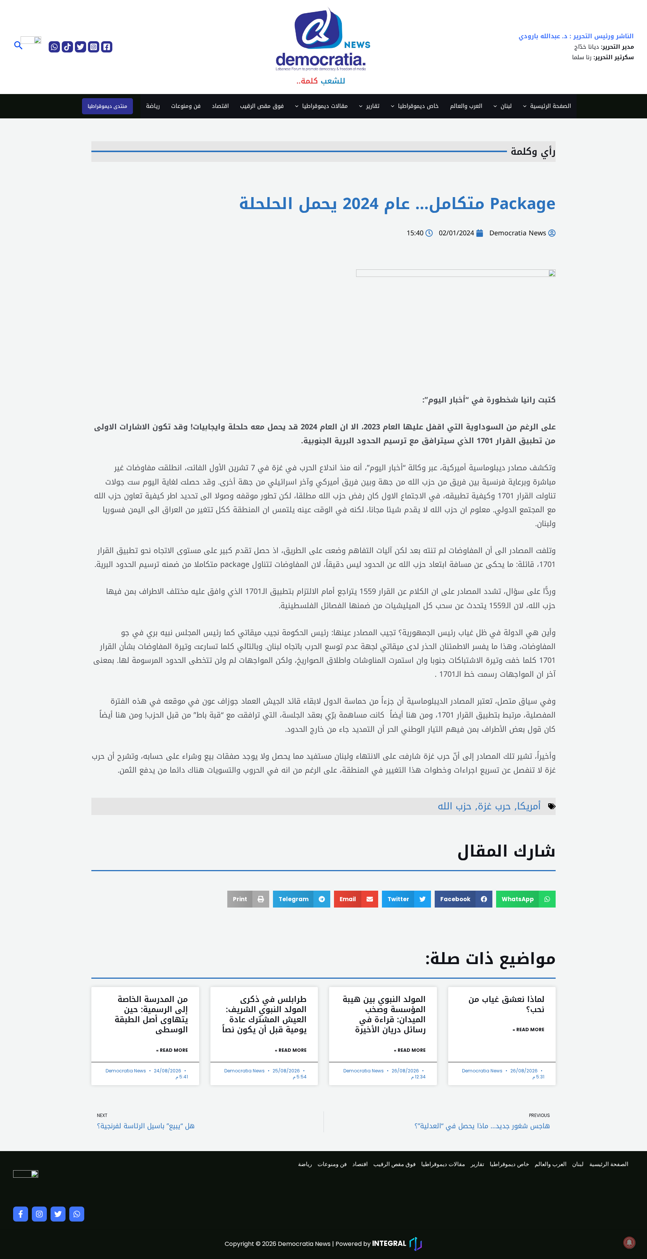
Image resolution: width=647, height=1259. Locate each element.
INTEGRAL (389, 1243)
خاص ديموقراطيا (418, 106)
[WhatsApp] (54, 46)
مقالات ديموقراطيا (325, 106)
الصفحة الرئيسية (550, 106)
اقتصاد (220, 106)
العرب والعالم (466, 106)
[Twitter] (80, 46)
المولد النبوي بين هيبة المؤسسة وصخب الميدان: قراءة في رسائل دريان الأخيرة (384, 1015)
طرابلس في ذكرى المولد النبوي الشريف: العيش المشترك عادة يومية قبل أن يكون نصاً (264, 1015)
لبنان (506, 106)
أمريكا (529, 806)
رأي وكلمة (533, 151)
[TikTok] (67, 46)
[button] (17, 46)
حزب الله (455, 806)
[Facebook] (106, 46)
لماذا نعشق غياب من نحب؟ (506, 1004)
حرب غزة (494, 806)
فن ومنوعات (186, 106)
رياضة (153, 106)
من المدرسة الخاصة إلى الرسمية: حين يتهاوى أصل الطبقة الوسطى (151, 1015)
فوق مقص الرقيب (262, 106)
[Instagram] (93, 46)
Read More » (528, 1029)
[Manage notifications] (629, 1243)
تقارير (373, 106)
